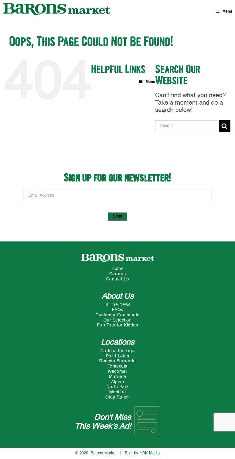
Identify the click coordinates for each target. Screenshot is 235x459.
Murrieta (117, 377)
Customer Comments (117, 315)
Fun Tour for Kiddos (117, 325)
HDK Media (150, 453)
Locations (117, 342)
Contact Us (117, 279)
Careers (117, 274)
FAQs (117, 310)
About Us (118, 296)
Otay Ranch (117, 397)
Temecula (118, 366)
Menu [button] (227, 12)
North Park (117, 387)
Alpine (117, 382)
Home (117, 269)
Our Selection (117, 320)
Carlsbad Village (118, 351)
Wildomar (117, 371)
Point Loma (117, 356)
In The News (117, 305)
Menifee (117, 392)
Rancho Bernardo (117, 361)
